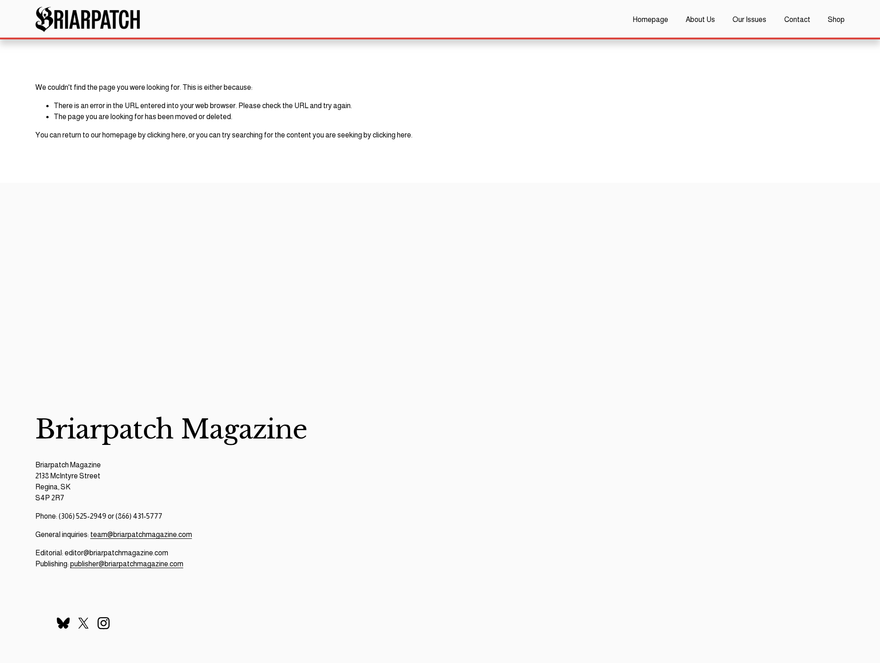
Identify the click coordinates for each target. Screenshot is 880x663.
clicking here (166, 135)
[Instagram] (103, 623)
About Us (700, 19)
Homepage (650, 19)
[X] (83, 623)
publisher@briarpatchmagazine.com (126, 564)
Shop (836, 19)
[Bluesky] (63, 623)
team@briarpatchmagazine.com (141, 534)
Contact (797, 19)
